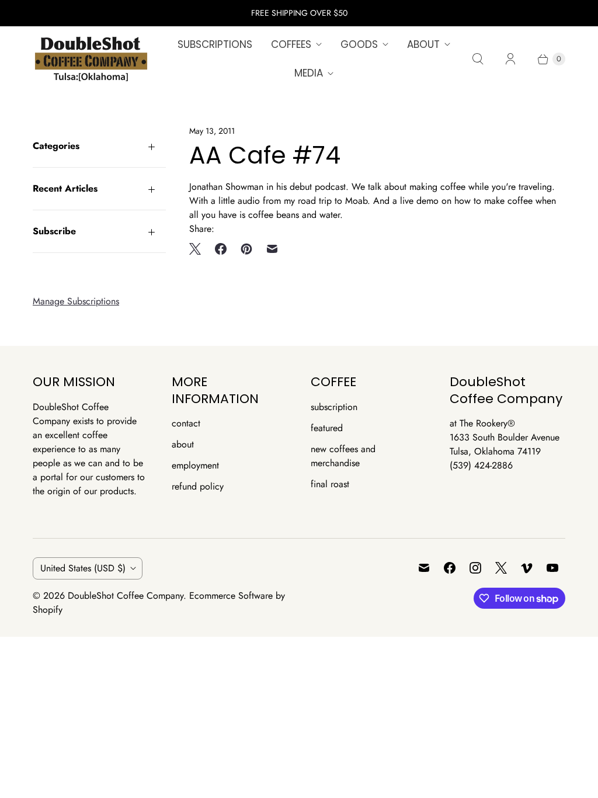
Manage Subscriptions (76, 301)
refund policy (198, 486)
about (423, 44)
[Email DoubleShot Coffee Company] (424, 567)
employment (195, 465)
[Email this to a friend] (272, 249)
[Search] (477, 59)
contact (186, 423)
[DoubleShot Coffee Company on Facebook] (450, 567)
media (308, 73)
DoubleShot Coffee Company (125, 595)
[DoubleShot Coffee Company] (91, 59)
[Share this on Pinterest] (246, 249)
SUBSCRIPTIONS (215, 44)
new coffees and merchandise (343, 456)
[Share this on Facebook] (221, 249)
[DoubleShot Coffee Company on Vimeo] (527, 567)
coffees (291, 44)
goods (359, 44)
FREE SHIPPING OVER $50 (299, 13)
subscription (334, 407)
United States (83, 568)
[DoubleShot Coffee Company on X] (501, 567)
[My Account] (510, 59)
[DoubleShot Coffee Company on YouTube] (552, 567)
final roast (330, 484)
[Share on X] (198, 249)
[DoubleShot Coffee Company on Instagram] (475, 567)
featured (327, 428)
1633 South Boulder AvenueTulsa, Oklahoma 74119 (504, 444)
